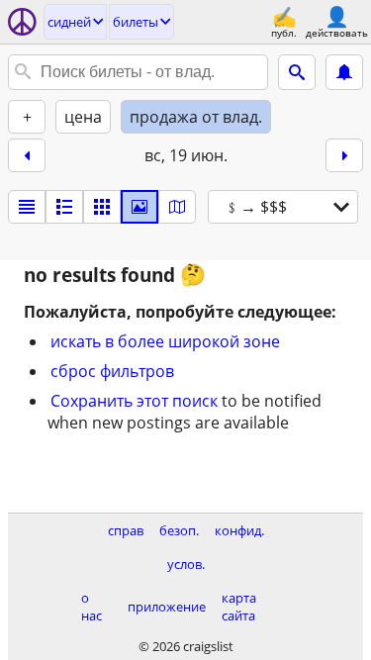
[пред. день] (27, 155)
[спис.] (27, 207)
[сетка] (102, 207)
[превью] (64, 207)
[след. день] (344, 155)
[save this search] (344, 72)
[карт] (177, 207)
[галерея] (139, 207)
